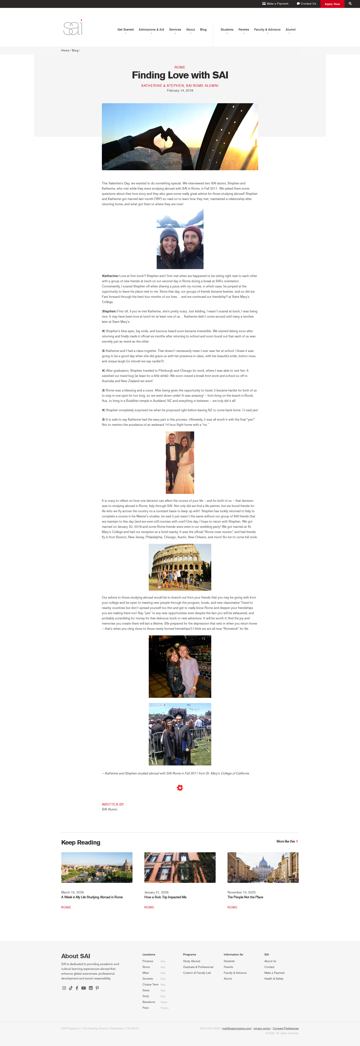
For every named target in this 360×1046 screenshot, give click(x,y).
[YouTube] (83, 988)
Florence (147, 961)
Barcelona (148, 1002)
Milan (145, 973)
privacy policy (262, 1028)
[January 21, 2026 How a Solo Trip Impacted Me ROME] (180, 870)
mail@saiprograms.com (236, 1028)
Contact (269, 967)
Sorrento (147, 978)
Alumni (228, 978)
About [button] (190, 29)
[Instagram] (64, 988)
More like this (286, 841)
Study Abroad (191, 961)
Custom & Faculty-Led (197, 973)
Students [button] (227, 29)
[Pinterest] (97, 988)
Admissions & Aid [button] (151, 29)
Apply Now (332, 4)
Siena (145, 990)
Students (229, 961)
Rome (180, 67)
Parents (228, 967)
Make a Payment (274, 973)
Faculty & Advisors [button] (267, 29)
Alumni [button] (291, 29)
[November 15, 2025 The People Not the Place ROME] (263, 870)
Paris (145, 1008)
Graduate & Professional (198, 967)
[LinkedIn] (91, 988)
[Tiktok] (71, 988)
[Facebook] (77, 988)
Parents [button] (244, 29)
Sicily (145, 996)
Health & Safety (273, 978)
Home (65, 50)
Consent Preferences (286, 1028)
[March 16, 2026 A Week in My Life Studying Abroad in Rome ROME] (96, 870)
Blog (203, 29)
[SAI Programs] (72, 27)
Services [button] (175, 29)
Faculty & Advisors (235, 973)
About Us (270, 961)
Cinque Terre (150, 984)
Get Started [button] (126, 29)
